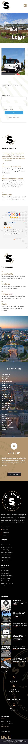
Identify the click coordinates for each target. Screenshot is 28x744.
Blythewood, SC (7, 381)
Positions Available (5, 721)
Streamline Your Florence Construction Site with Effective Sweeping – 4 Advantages (18, 614)
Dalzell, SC (5, 429)
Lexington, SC (6, 385)
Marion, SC (5, 409)
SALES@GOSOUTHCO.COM (14, 700)
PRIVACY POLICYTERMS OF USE (14, 709)
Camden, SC (5, 394)
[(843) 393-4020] (14, 677)
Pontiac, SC (5, 377)
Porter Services (5, 570)
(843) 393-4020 (14, 681)
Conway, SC (5, 418)
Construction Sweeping (7, 552)
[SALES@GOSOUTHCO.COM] (14, 696)
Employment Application (7, 724)
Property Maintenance (6, 576)
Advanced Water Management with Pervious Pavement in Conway (19, 602)
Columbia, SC (6, 374)
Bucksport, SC (6, 425)
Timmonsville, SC (7, 401)
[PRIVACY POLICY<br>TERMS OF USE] (14, 704)
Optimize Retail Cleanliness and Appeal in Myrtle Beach (19, 624)
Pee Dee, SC (5, 407)
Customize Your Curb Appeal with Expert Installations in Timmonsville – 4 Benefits (19, 659)
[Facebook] (2, 737)
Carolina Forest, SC (8, 421)
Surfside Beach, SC (8, 427)
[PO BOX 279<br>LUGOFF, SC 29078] (14, 686)
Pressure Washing (5, 578)
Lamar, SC (5, 399)
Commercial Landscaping (7, 583)
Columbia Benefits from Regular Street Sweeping (18, 647)
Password (3, 102)
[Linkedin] (5, 737)
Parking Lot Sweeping (6, 547)
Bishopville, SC (6, 396)
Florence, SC (6, 403)
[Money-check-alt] (9, 737)
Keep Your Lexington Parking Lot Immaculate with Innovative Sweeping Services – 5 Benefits (19, 637)
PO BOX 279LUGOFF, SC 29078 (14, 690)
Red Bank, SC (6, 387)
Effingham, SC (6, 405)
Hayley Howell (11, 223)
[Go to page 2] (14, 239)
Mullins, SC (5, 414)
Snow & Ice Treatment (6, 586)
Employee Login (5, 726)
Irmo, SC (4, 383)
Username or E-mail (6, 95)
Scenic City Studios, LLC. (14, 742)
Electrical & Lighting (6, 581)
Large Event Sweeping (6, 560)
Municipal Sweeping (6, 557)
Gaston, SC (5, 390)
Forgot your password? (14, 117)
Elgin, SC (4, 379)
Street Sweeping (5, 545)
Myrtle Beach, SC (7, 423)
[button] (25, 5)
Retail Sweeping (5, 550)
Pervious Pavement (6, 555)
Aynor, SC (5, 416)
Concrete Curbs (5, 573)
